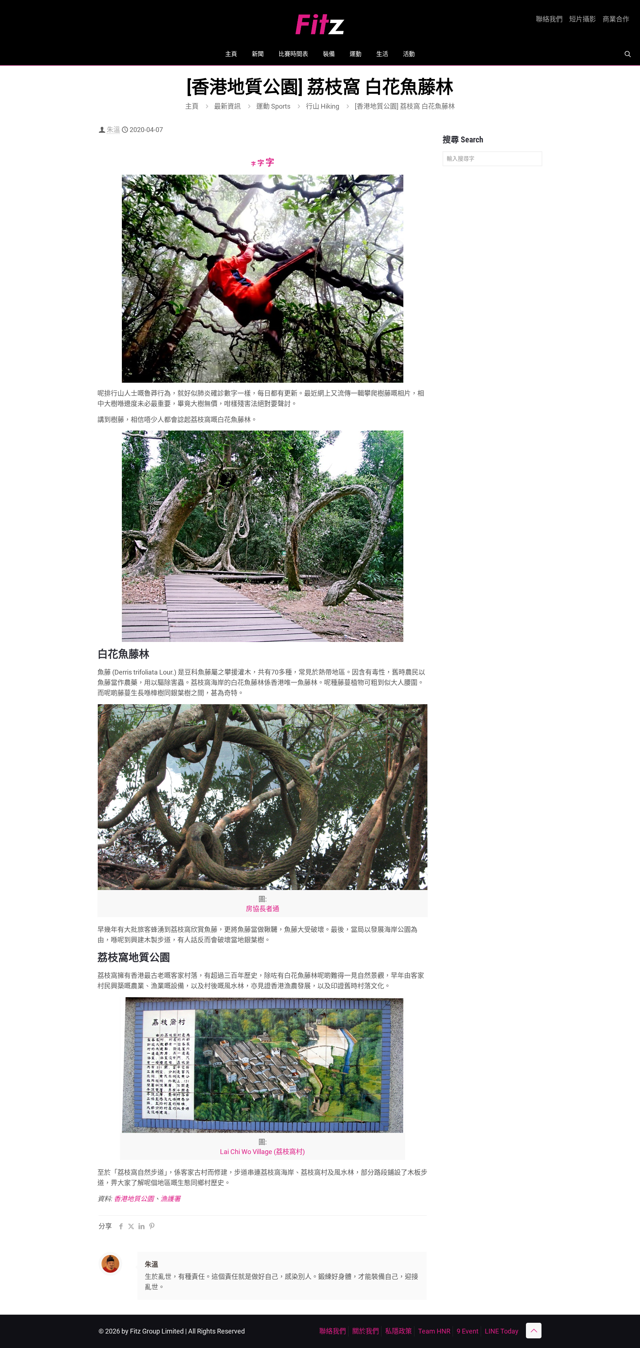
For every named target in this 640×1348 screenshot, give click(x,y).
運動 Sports (273, 106)
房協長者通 (262, 909)
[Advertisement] (492, 288)
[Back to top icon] (533, 1330)
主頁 (192, 106)
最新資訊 (227, 106)
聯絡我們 (549, 19)
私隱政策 (398, 1331)
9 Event (468, 1331)
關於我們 (365, 1331)
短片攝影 (582, 19)
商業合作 (616, 19)
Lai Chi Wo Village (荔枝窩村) (262, 1152)
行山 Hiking (322, 106)
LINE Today (502, 1331)
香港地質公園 (134, 1199)
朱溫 (113, 130)
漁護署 (170, 1199)
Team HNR (434, 1331)
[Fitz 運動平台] (320, 21)
